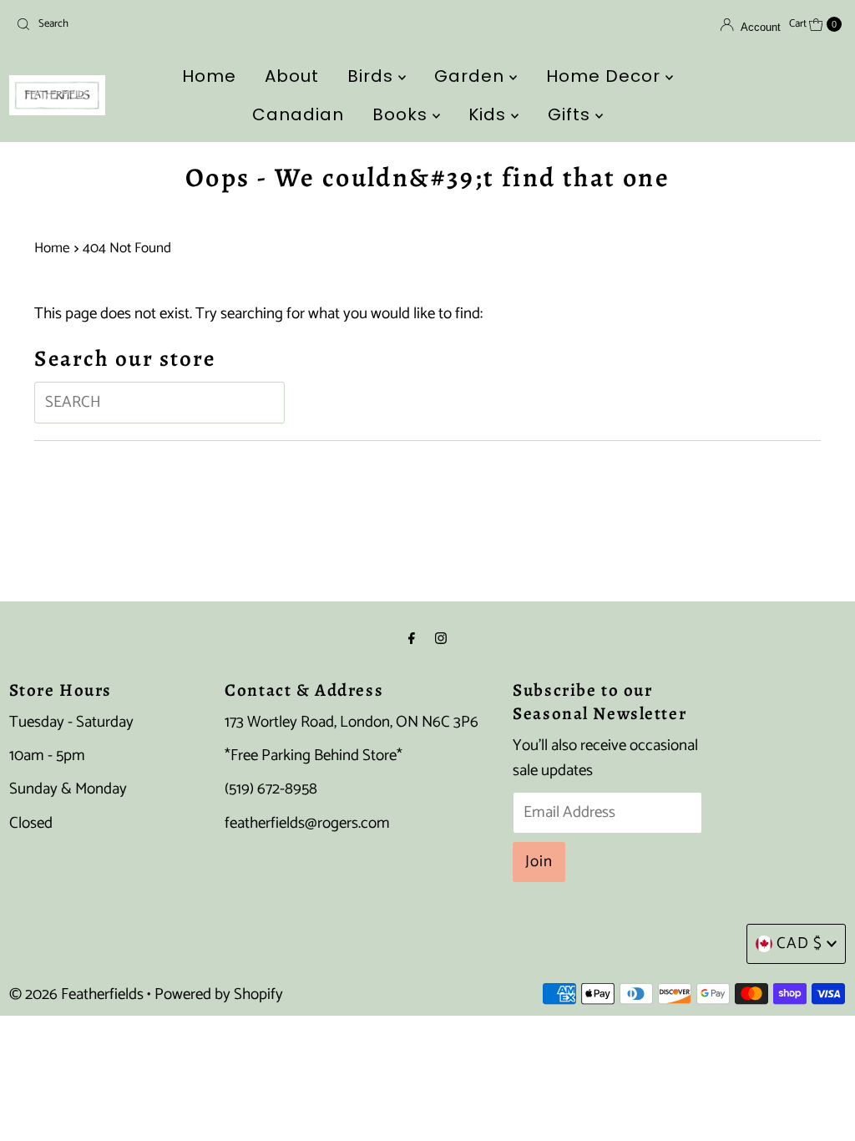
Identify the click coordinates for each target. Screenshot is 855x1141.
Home (209, 76)
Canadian (298, 114)
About (292, 76)
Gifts (571, 114)
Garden (471, 76)
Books (402, 114)
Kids (489, 114)
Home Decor (605, 76)
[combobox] (144, 24)
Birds (372, 76)
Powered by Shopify (218, 994)
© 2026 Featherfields (76, 994)
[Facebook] (411, 639)
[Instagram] (441, 639)
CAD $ (799, 943)
